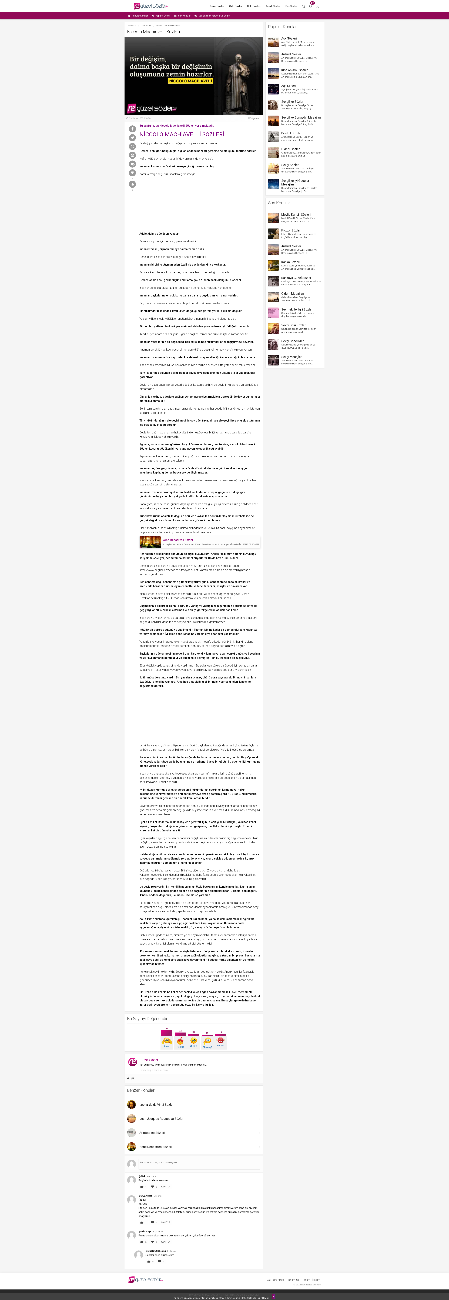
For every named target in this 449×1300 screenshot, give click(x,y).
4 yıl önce (151, 1176)
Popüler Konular (140, 15)
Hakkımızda (293, 1279)
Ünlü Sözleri (253, 6)
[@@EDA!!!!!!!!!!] (131, 1199)
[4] (132, 172)
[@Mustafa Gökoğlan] (138, 1254)
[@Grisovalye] (131, 1235)
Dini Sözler (291, 6)
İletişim (316, 1279)
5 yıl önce (158, 1196)
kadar (249, 629)
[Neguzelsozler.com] (150, 6)
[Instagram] (133, 1078)
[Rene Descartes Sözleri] (150, 542)
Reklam (306, 1279)
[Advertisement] (199, 202)
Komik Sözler (273, 6)
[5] (132, 184)
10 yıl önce (158, 1231)
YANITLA (165, 1186)
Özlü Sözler (235, 6)
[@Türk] (131, 1180)
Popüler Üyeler (163, 15)
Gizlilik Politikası (275, 1279)
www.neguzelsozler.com (154, 1070)
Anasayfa (132, 25)
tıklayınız (265, 1298)
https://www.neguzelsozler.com (158, 570)
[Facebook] (128, 1078)
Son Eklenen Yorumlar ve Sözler (214, 15)
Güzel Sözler (217, 6)
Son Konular (184, 15)
